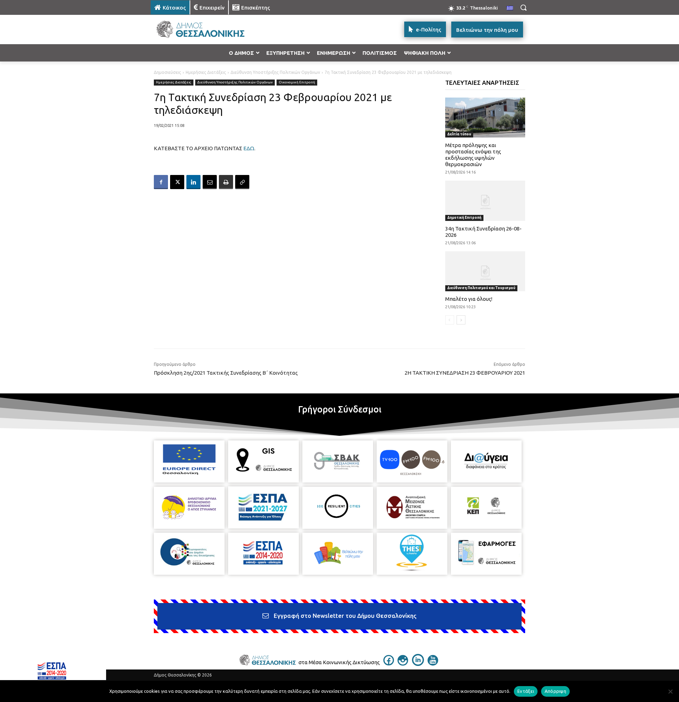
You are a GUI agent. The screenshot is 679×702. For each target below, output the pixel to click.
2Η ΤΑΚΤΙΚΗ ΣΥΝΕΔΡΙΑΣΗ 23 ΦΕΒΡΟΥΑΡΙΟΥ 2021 (465, 373)
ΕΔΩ (248, 148)
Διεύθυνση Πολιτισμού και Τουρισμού (481, 288)
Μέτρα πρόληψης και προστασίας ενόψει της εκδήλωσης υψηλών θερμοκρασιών (473, 154)
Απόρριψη (555, 691)
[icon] (389, 663)
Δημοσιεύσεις (167, 72)
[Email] (210, 182)
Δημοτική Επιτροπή (464, 218)
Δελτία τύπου (459, 134)
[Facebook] (161, 182)
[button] (523, 7)
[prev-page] (449, 319)
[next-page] (461, 319)
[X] (177, 182)
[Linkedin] (193, 182)
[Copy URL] (242, 182)
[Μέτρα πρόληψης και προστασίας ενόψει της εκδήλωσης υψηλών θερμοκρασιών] (485, 118)
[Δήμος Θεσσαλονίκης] (207, 29)
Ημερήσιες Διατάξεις (206, 72)
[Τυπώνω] (226, 182)
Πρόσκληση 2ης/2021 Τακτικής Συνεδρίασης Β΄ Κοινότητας (226, 373)
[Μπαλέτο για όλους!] (485, 271)
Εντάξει (525, 691)
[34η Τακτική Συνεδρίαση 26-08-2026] (485, 201)
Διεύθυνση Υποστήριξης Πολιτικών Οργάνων (275, 72)
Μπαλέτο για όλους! (468, 299)
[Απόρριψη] (670, 691)
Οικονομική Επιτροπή (297, 82)
